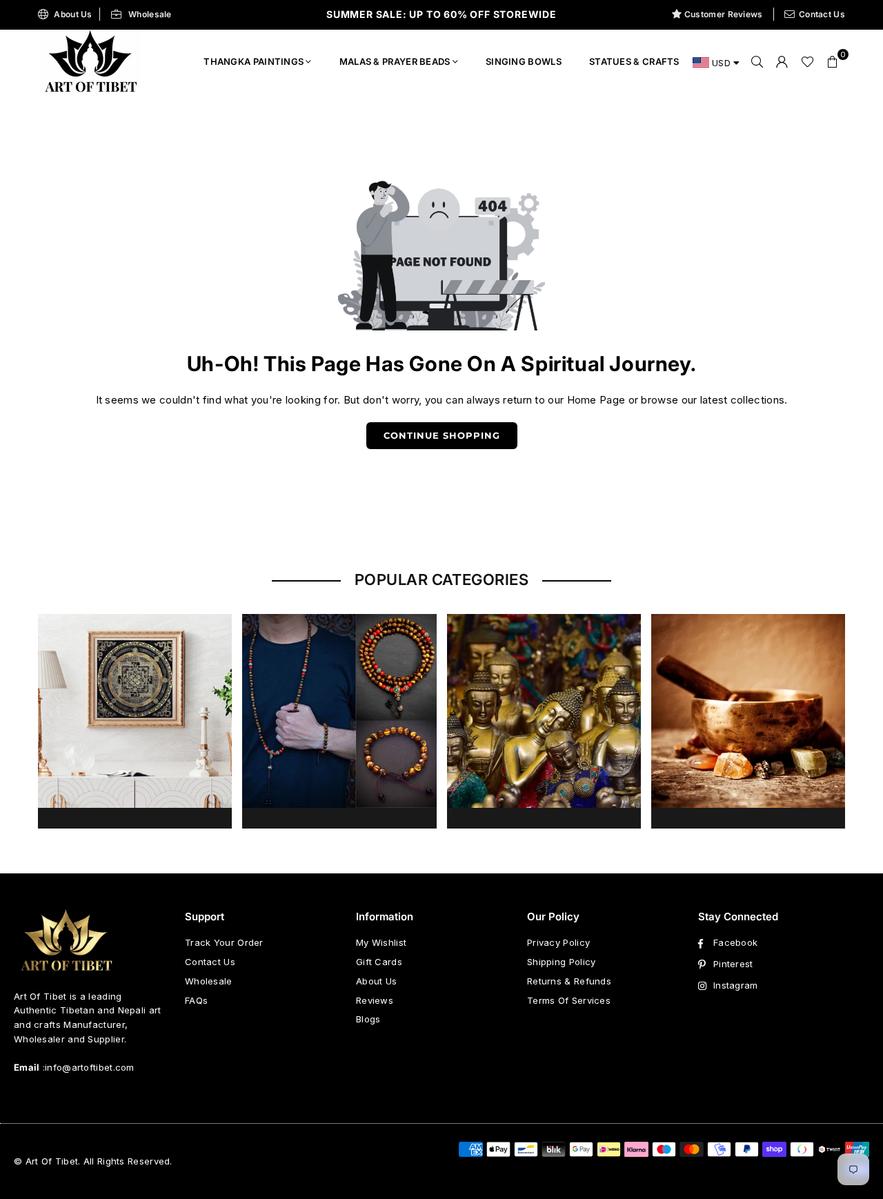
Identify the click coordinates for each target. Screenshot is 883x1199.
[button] (832, 61)
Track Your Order (224, 942)
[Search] (757, 61)
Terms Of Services (569, 1000)
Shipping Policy (561, 961)
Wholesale (150, 14)
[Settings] (782, 61)
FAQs (196, 1000)
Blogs (368, 1018)
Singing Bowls (524, 61)
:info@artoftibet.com (87, 1067)
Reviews (374, 1000)
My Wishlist (381, 942)
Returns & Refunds (569, 981)
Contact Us (822, 14)
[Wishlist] (807, 61)
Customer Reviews (723, 14)
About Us (73, 14)
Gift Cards (379, 961)
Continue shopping (442, 435)
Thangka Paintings (254, 61)
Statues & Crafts (634, 61)
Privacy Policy (558, 942)
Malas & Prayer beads (394, 61)
